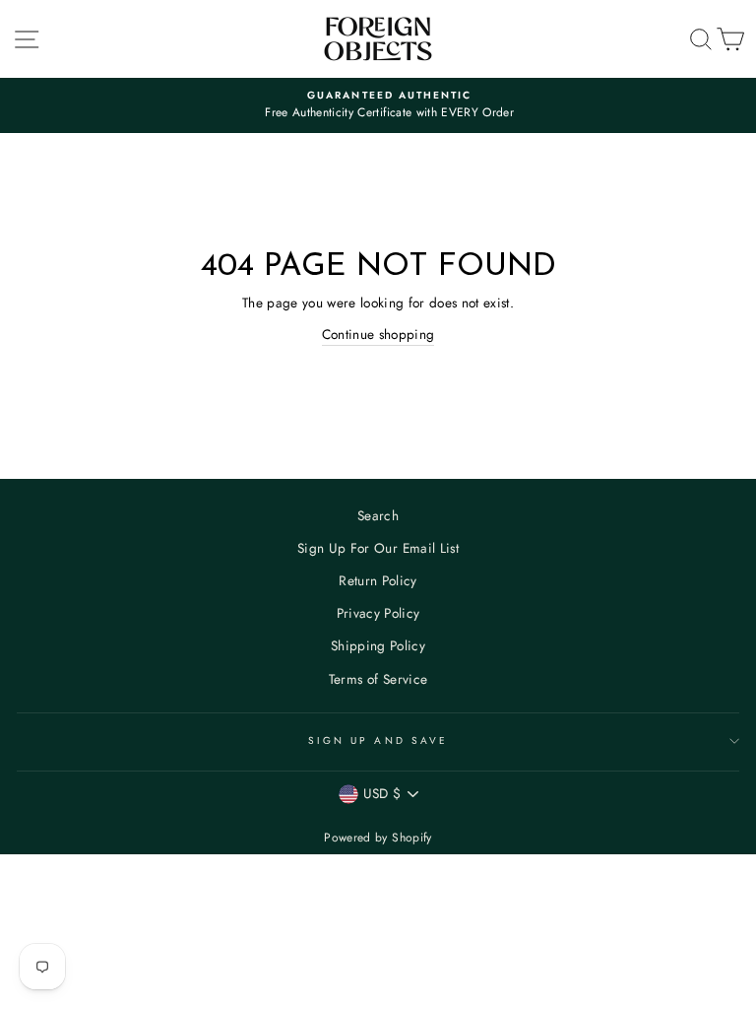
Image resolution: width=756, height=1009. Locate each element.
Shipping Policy (378, 645)
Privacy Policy (378, 613)
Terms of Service (378, 679)
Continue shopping (378, 334)
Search (378, 515)
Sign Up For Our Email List (378, 548)
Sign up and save (378, 740)
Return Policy (377, 580)
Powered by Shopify (377, 837)
